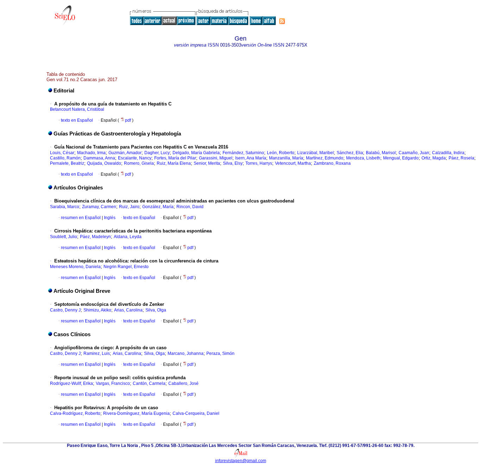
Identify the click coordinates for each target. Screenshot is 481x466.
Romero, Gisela (139, 163)
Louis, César (62, 152)
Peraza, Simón (220, 353)
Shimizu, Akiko (97, 310)
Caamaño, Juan (414, 152)
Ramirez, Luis (96, 353)
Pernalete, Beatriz (67, 163)
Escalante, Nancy (134, 158)
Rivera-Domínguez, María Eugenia (136, 413)
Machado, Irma (91, 152)
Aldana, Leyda (128, 236)
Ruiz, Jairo (129, 206)
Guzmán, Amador (125, 152)
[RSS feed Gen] (282, 21)
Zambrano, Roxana (332, 163)
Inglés (109, 217)
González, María (158, 206)
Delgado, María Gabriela (196, 152)
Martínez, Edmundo (324, 158)
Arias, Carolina (128, 310)
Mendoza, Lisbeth (363, 158)
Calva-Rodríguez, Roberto (75, 413)
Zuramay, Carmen (99, 206)
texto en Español (77, 120)
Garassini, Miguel (215, 158)
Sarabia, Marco (64, 206)
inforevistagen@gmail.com (240, 460)
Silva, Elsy (233, 163)
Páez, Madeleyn (95, 236)
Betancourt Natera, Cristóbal (77, 109)
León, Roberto (280, 152)
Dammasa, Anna (99, 158)
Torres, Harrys (258, 163)
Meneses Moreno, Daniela (75, 266)
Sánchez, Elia (350, 152)
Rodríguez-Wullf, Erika (71, 383)
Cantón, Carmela (149, 383)
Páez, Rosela (461, 158)
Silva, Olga (155, 310)
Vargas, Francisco (113, 383)
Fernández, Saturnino (243, 152)
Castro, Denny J (65, 310)
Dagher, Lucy (157, 152)
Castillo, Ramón (65, 158)
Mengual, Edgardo (401, 158)
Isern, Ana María (250, 158)
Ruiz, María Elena (174, 163)
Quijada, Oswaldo (104, 163)
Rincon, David (190, 206)
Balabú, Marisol (381, 152)
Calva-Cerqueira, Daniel (196, 413)
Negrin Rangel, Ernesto (126, 266)
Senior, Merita (207, 163)
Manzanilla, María (286, 158)
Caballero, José (183, 383)
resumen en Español (81, 217)
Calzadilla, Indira (448, 152)
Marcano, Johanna (186, 353)
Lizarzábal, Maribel (315, 152)
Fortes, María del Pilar (175, 158)
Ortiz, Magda (433, 158)
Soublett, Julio (63, 236)
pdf (128, 120)
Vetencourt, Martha (293, 163)
